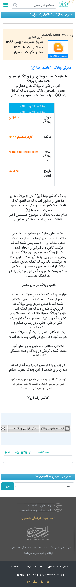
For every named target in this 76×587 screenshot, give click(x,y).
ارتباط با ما (39, 567)
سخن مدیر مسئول (58, 567)
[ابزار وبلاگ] (39, 437)
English (21, 575)
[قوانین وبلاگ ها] (23, 429)
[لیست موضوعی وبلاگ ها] (55, 429)
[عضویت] (35, 582)
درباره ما (27, 567)
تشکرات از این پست (38, 459)
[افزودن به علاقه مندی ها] (28, 582)
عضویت (15, 567)
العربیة (32, 575)
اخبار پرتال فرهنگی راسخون (38, 518)
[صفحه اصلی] (47, 582)
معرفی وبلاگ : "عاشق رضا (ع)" (50, 68)
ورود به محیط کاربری (50, 575)
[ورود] (41, 582)
